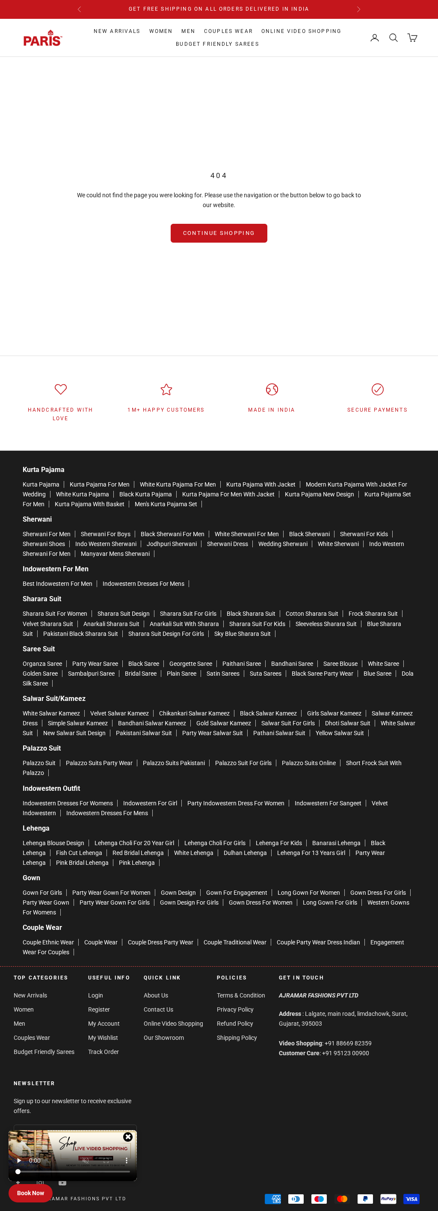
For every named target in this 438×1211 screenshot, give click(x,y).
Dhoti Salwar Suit (347, 723)
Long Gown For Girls (330, 902)
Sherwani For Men (47, 534)
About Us (156, 995)
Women (161, 31)
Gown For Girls (42, 892)
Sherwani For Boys (105, 534)
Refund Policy (235, 1023)
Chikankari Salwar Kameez (194, 713)
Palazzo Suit (39, 763)
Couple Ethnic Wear (48, 942)
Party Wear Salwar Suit (212, 733)
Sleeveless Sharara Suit (326, 623)
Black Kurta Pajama (145, 494)
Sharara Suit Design (124, 613)
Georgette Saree (190, 663)
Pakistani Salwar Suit (144, 733)
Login (95, 995)
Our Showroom (164, 1037)
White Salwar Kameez (51, 713)
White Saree (383, 663)
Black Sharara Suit (251, 613)
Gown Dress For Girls (378, 892)
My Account (104, 1023)
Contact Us (158, 1009)
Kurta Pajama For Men (100, 484)
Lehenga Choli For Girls (215, 843)
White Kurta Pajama (82, 494)
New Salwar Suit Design (74, 733)
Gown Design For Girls (189, 902)
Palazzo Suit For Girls (243, 763)
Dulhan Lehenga (245, 852)
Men (188, 31)
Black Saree (143, 663)
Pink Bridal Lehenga (82, 862)
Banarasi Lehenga (336, 843)
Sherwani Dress (227, 543)
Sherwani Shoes (44, 543)
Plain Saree (181, 673)
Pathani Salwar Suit (279, 733)
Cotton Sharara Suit (312, 613)
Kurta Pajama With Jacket (261, 484)
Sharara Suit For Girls (188, 613)
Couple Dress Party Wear (160, 942)
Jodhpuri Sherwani (172, 543)
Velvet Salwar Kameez (119, 713)
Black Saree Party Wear (322, 673)
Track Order (103, 1051)
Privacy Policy (235, 1009)
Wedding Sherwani (283, 543)
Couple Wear (101, 942)
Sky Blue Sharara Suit (242, 633)
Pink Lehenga (137, 862)
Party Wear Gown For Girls (115, 902)
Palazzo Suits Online (309, 763)
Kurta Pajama (41, 484)
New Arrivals (117, 31)
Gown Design (178, 892)
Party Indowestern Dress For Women (235, 803)
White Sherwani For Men (247, 534)
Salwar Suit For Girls (288, 723)
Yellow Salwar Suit (340, 733)
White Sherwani (338, 543)
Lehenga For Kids (279, 843)
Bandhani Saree (292, 663)
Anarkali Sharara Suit (111, 623)
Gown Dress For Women (261, 902)
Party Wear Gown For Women (111, 892)
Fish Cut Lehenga (79, 852)
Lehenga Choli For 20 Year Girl (134, 843)
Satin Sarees (223, 673)
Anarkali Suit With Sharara (184, 623)
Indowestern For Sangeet (328, 803)
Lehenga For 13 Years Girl (311, 852)
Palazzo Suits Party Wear (99, 763)
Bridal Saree (141, 673)
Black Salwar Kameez (268, 713)
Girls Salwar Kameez (334, 713)
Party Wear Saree (95, 663)
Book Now (30, 1193)
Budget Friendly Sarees (217, 44)
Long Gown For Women (309, 892)
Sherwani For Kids (364, 534)
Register (99, 1009)
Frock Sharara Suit (373, 613)
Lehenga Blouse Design (53, 843)
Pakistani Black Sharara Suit (80, 633)
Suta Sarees (265, 673)
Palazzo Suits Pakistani (174, 763)
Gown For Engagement (236, 892)
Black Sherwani (309, 534)
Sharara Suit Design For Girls (166, 633)
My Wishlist (103, 1037)
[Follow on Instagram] (40, 1182)
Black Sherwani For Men (172, 534)
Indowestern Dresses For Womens (68, 803)
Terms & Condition (241, 995)
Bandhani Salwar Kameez (152, 723)
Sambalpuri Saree (91, 673)
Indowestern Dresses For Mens (143, 583)
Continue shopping (219, 233)
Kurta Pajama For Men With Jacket (228, 494)
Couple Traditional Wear (235, 942)
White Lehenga (193, 852)
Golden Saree (40, 673)
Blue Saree (377, 673)
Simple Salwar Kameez (78, 723)
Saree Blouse (340, 663)
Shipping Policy (237, 1037)
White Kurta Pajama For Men (178, 484)
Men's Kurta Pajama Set (166, 504)
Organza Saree (42, 663)
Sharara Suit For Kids (257, 623)
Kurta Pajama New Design (319, 494)
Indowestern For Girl (150, 803)
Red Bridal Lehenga (138, 852)
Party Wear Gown (46, 902)
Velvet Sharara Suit (48, 623)
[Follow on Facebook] (18, 1182)
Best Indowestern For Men (57, 583)
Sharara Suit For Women (55, 613)
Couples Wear (228, 31)
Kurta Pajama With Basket (89, 504)
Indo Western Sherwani (105, 543)
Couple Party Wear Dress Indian (318, 942)
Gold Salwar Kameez (223, 723)
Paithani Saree (241, 663)
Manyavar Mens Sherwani (115, 553)
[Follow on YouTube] (62, 1182)
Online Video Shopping (301, 31)
